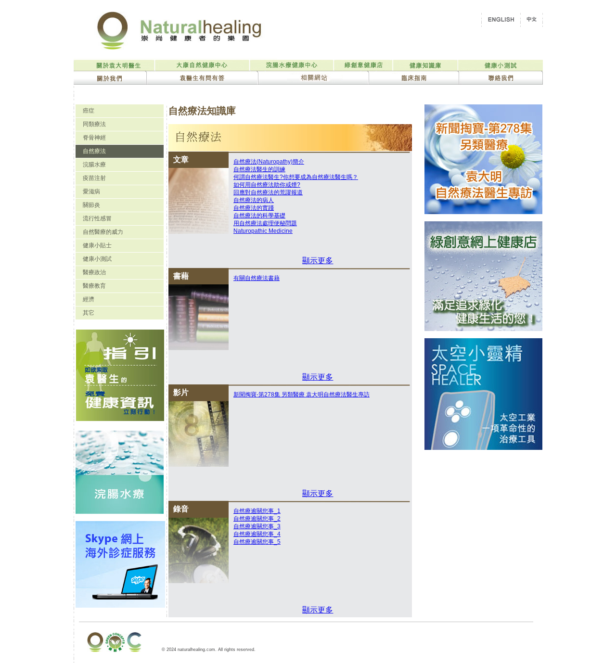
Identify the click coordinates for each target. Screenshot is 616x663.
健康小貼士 (97, 245)
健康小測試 (97, 258)
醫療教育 (94, 285)
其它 (88, 312)
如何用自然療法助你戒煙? (266, 184)
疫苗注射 (94, 178)
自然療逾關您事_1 (257, 511)
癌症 (88, 110)
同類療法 (94, 124)
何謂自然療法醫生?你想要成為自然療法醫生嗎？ (295, 177)
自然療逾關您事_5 (257, 541)
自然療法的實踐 (253, 207)
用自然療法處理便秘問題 (265, 223)
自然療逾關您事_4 (257, 534)
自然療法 (94, 151)
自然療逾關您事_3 (257, 526)
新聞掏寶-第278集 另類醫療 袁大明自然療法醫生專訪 (301, 394)
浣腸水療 (94, 164)
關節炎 (91, 205)
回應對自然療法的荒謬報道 (268, 192)
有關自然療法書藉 (256, 278)
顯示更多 (317, 260)
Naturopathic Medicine (263, 231)
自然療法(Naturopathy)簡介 (268, 161)
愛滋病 (91, 191)
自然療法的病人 (253, 200)
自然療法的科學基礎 (259, 215)
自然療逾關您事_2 (257, 518)
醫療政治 (94, 272)
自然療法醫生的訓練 (259, 169)
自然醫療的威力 (103, 232)
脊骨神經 (94, 137)
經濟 (88, 299)
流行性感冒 (97, 218)
